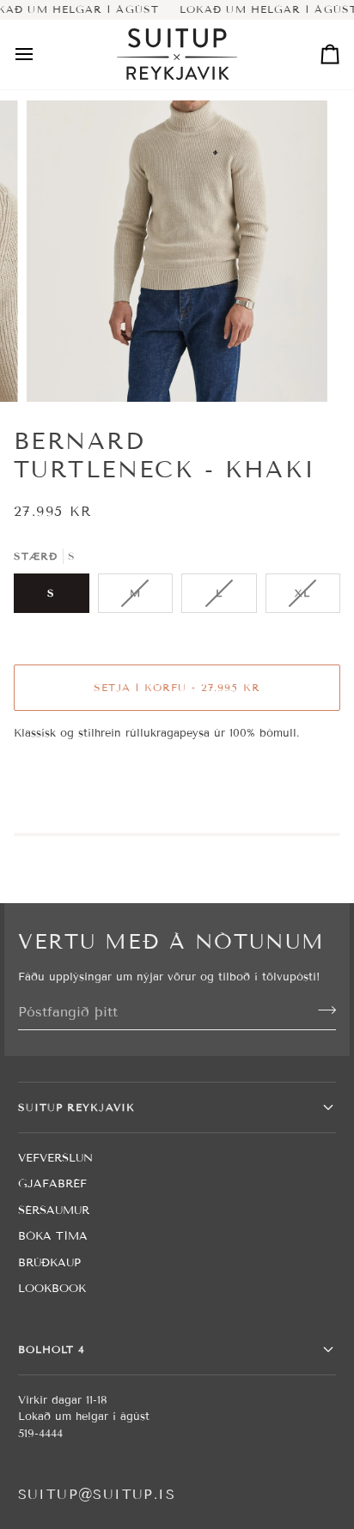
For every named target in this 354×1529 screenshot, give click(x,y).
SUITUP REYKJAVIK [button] (76, 1107)
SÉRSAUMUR (53, 1210)
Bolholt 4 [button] (52, 1349)
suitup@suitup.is (96, 1494)
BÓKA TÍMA (53, 1236)
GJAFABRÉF (52, 1184)
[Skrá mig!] (322, 1009)
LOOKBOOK (52, 1288)
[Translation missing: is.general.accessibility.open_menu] (39, 54)
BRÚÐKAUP (49, 1263)
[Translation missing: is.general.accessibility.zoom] (59, 370)
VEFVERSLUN (55, 1158)
